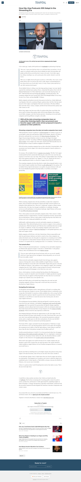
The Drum (52, 198)
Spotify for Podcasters (39, 229)
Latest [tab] (23, 423)
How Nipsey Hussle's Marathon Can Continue (31, 446)
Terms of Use (46, 412)
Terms (43, 473)
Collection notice (48, 473)
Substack (34, 479)
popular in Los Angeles (44, 153)
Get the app (46, 476)
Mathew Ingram (44, 250)
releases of (54, 309)
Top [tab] (20, 423)
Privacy (39, 473)
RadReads (23, 380)
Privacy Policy (49, 413)
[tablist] (22, 423)
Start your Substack (37, 476)
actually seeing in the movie (43, 338)
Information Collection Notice (40, 413)
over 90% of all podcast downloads (29, 211)
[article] (40, 429)
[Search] (64, 2)
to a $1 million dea (46, 165)
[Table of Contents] (1, 241)
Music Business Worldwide (49, 136)
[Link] (17, 130)
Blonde (22, 310)
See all (21, 455)
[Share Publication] (66, 2)
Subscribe (71, 2)
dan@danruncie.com (49, 398)
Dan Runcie (24, 16)
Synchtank (45, 66)
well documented (44, 132)
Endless (59, 309)
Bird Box (52, 338)
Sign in (77, 2)
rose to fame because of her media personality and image (40, 333)
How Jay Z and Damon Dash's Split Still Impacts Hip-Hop (34, 426)
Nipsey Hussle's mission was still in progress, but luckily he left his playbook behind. (34, 449)
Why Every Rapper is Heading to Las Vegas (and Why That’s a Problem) (33, 436)
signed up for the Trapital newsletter (41, 394)
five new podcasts (41, 93)
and (20, 310)
